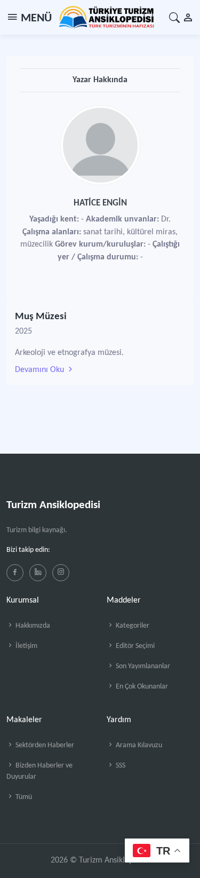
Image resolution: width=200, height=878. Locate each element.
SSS (119, 766)
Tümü (23, 797)
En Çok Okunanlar (141, 687)
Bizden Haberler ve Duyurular (39, 771)
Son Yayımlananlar (142, 666)
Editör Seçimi (134, 646)
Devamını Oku (40, 370)
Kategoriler (131, 626)
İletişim (25, 646)
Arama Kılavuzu (138, 745)
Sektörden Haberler (44, 745)
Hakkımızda (32, 626)
